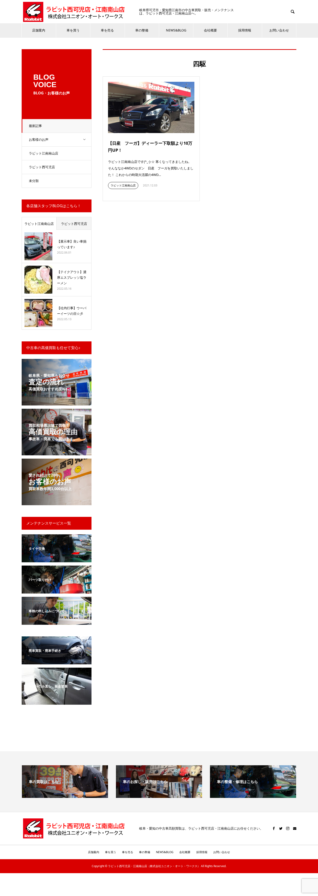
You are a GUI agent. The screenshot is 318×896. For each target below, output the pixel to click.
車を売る (107, 30)
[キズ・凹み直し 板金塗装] (56, 702)
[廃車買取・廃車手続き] (56, 661)
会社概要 (210, 30)
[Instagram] (287, 828)
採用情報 (244, 30)
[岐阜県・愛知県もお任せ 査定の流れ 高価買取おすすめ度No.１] (56, 402)
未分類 (34, 181)
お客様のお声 (38, 139)
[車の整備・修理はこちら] (253, 796)
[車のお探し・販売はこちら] (159, 796)
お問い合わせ (279, 30)
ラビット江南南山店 (43, 153)
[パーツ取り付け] (56, 590)
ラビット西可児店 (42, 167)
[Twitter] (280, 828)
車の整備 (141, 30)
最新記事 (35, 126)
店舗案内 (38, 30)
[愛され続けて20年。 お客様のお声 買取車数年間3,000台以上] (56, 502)
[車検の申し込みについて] (56, 622)
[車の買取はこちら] (65, 796)
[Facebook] (273, 828)
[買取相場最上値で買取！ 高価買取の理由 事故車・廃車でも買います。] (56, 452)
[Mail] (294, 828)
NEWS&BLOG (176, 30)
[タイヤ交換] (56, 559)
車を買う (73, 30)
